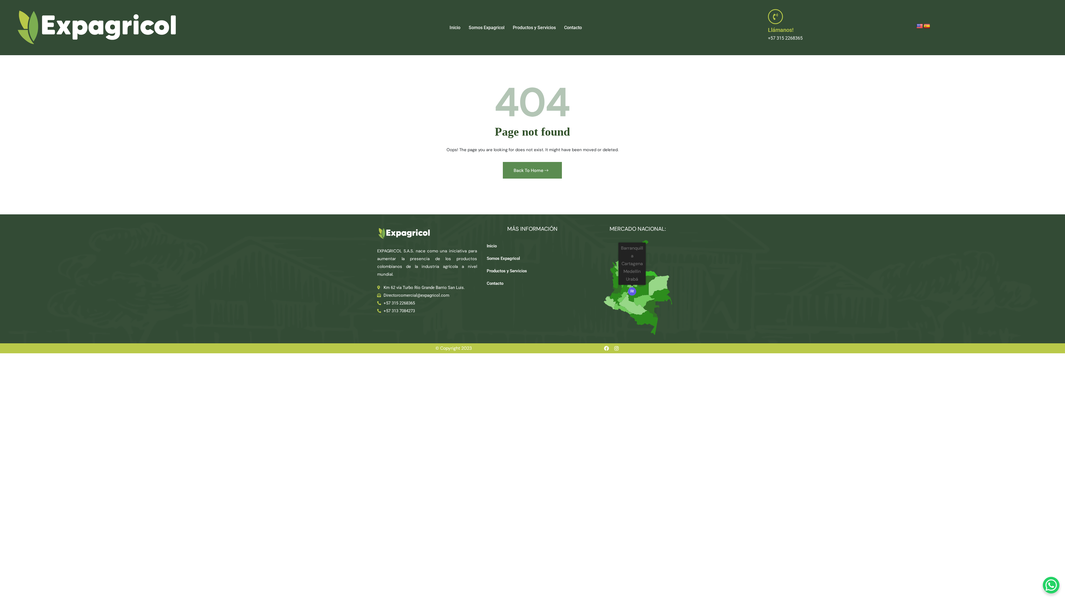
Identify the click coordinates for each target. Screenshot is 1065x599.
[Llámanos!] (775, 16)
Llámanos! (780, 30)
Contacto (573, 27)
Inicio (455, 27)
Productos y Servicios (534, 27)
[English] (919, 26)
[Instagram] (617, 348)
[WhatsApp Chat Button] (1051, 585)
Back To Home (529, 170)
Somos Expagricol (486, 27)
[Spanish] (927, 26)
